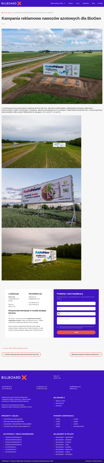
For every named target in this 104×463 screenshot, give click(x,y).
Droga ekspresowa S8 (13, 444)
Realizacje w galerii (22, 348)
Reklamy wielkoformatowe (14, 421)
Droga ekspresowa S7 (13, 442)
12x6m (76, 421)
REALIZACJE (60, 403)
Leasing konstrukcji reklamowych (17, 426)
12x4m (6, 348)
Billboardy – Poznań (63, 442)
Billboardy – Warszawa (64, 437)
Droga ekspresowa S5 (13, 439)
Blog (93, 3)
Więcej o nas (60, 401)
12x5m (58, 421)
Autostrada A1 (10, 447)
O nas (77, 3)
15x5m (10, 348)
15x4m (58, 424)
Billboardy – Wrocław (64, 449)
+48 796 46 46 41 (34, 302)
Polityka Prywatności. (87, 327)
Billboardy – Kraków (63, 439)
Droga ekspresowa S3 (13, 437)
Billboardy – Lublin (63, 452)
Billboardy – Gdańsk (63, 447)
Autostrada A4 (10, 452)
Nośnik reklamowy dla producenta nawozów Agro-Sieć (22, 355)
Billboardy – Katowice (64, 454)
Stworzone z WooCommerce (94, 461)
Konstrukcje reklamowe (13, 419)
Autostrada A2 (10, 449)
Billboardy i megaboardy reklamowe (17, 424)
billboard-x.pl (32, 297)
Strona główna (8, 12)
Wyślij (76, 332)
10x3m (58, 419)
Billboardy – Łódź (62, 444)
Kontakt (100, 3)
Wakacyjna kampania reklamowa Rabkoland (85, 355)
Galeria (70, 3)
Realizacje (86, 3)
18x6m (14, 348)
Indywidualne (79, 426)
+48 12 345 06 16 (34, 304)
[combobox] (59, 313)
